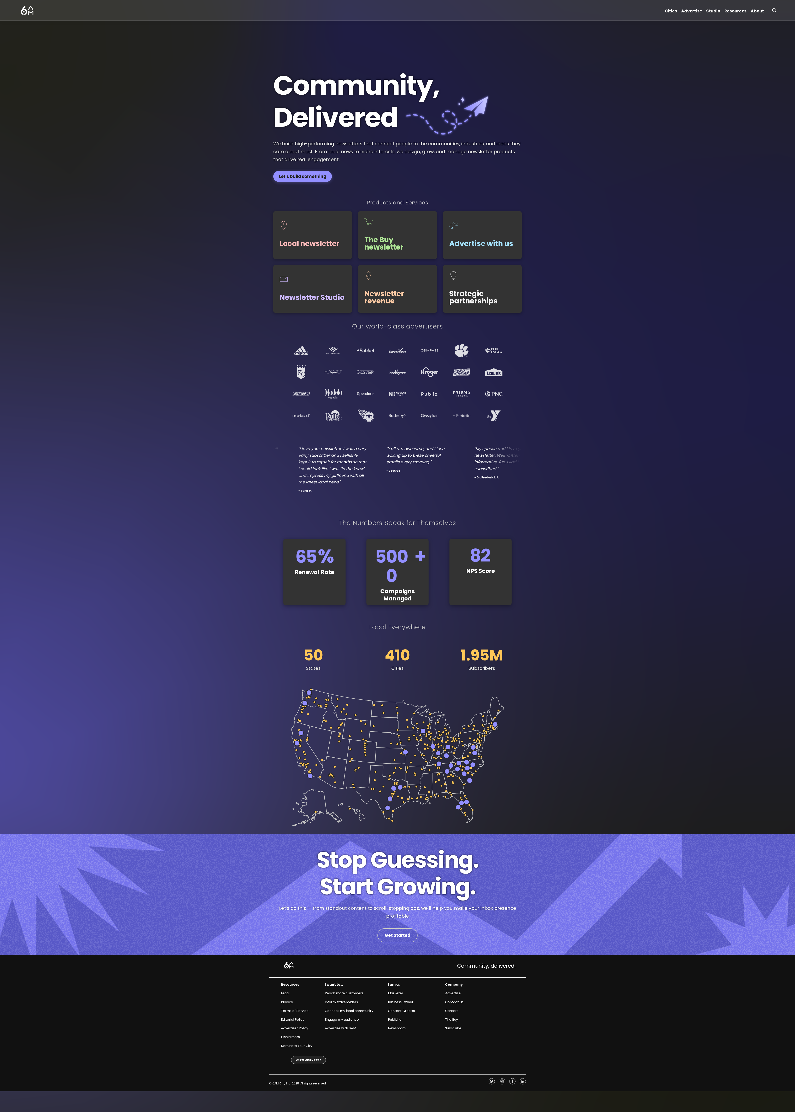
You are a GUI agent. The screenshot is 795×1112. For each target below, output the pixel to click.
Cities (671, 11)
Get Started (397, 935)
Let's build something (302, 176)
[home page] (27, 10)
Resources (735, 11)
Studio (713, 11)
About (757, 11)
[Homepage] (288, 965)
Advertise (691, 11)
